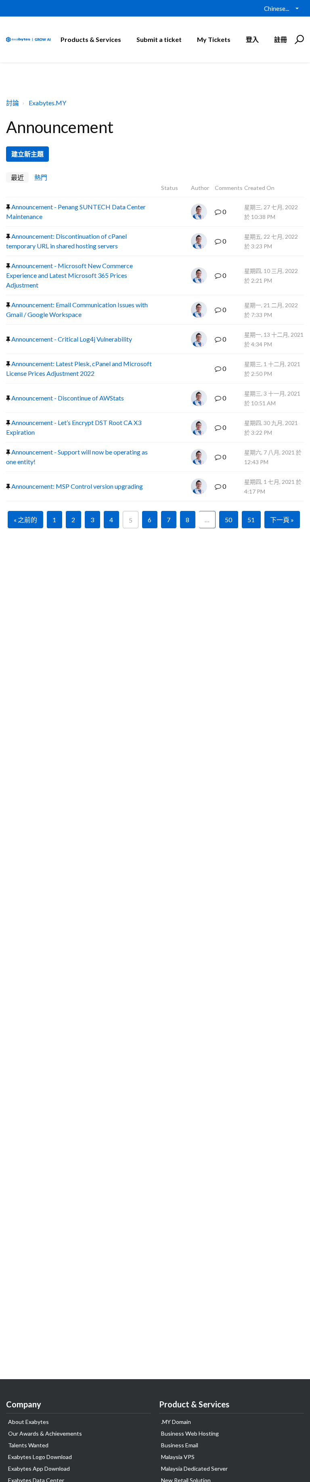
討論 (12, 102)
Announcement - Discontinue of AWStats (67, 398)
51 (251, 519)
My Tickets (213, 39)
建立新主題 (27, 154)
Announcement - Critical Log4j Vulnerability (71, 339)
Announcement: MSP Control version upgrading (76, 486)
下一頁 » (282, 519)
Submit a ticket (159, 39)
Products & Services (91, 39)
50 (228, 519)
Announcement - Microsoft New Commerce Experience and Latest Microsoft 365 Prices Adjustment (69, 275)
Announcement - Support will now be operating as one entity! (77, 456)
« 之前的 (25, 519)
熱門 (40, 177)
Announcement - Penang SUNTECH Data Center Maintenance (76, 211)
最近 (17, 177)
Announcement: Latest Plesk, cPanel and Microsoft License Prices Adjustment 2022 (79, 368)
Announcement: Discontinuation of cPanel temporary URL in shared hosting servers (66, 241)
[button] (298, 39)
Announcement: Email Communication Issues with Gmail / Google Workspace (77, 309)
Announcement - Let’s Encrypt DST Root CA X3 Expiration (73, 427)
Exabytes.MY (47, 102)
